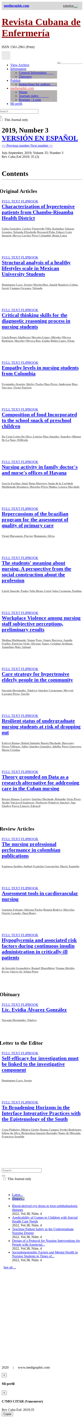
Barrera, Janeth (62, 640)
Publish (15, 80)
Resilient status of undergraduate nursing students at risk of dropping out (41, 726)
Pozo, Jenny (43, 640)
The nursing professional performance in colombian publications (31, 849)
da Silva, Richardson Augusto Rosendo (33, 1133)
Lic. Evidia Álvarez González (34, 1009)
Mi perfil (16, 103)
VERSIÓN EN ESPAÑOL (40, 138)
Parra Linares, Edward (26, 806)
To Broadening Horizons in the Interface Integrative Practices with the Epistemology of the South (41, 1113)
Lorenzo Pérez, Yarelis (16, 693)
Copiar (7, 1414)
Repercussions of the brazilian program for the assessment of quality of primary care (35, 519)
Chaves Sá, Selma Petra (24, 971)
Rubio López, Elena (63, 340)
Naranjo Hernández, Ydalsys (19, 690)
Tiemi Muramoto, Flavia (17, 536)
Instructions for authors (38, 84)
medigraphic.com (22, 88)
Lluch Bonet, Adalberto (16, 337)
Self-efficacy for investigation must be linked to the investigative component (40, 1064)
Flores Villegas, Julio (15, 746)
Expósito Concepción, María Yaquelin (56, 866)
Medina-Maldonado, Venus (18, 640)
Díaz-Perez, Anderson (57, 384)
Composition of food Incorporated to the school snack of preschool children (39, 420)
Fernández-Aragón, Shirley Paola (22, 384)
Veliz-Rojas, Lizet (40, 591)
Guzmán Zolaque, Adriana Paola (22, 909)
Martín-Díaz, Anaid (45, 284)
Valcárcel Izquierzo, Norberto (28, 802)
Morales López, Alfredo (45, 337)
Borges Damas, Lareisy (16, 799)
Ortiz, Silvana (31, 643)
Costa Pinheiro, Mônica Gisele (20, 1129)
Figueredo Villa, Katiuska (47, 228)
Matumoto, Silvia (44, 536)
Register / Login (30, 100)
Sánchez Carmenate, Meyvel (55, 690)
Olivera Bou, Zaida (37, 340)
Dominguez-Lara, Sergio (17, 1080)
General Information (36, 73)
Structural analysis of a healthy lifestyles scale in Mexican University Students (36, 268)
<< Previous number (16, 145)
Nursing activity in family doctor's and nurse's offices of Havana (40, 470)
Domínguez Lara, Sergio (17, 284)
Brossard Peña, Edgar (50, 232)
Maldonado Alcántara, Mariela (21, 486)
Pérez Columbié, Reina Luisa (49, 235)
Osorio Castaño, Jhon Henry (19, 913)
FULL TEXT (11, 201)
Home (23, 92)
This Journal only (19, 1179)
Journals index (34, 96)
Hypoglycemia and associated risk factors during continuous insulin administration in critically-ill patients (39, 948)
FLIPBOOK (29, 201)
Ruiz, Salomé (23, 647)
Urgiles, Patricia (12, 643)
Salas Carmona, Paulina (67, 591)
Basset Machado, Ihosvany (57, 743)
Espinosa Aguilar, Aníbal (17, 866)
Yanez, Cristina (51, 643)
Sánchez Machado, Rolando (48, 799)
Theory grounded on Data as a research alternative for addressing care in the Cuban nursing (40, 782)
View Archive (19, 65)
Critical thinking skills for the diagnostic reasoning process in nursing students (36, 320)
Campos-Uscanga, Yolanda (26, 288)
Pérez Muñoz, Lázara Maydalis (60, 486)
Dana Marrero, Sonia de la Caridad (50, 483)
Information (18, 69)
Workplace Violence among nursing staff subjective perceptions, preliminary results (41, 623)
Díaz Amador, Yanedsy (56, 436)
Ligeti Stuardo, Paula (15, 591)
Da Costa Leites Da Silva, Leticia (22, 436)
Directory (25, 76)
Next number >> (41, 145)
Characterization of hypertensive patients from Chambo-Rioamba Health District (38, 212)
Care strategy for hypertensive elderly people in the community (37, 677)
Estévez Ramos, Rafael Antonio (20, 743)
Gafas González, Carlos (16, 228)
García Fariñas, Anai (14, 483)
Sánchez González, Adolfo (44, 746)
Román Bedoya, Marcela (58, 909)
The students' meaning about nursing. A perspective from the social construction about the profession (36, 571)
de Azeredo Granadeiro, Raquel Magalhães (28, 968)
